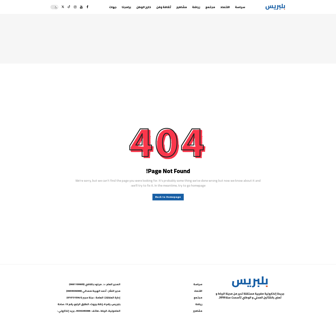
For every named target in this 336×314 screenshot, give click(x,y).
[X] (63, 7)
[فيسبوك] (87, 7)
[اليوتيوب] (81, 7)
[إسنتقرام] (75, 7)
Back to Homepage (168, 197)
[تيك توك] (69, 7)
